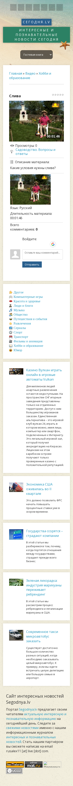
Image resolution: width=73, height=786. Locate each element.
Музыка (19, 310)
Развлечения (22, 323)
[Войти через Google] (53, 244)
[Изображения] (30, 189)
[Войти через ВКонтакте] (32, 244)
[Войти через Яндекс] (46, 244)
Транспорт (21, 337)
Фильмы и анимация (28, 341)
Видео (30, 73)
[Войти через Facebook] (39, 244)
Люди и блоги (23, 305)
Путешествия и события (30, 319)
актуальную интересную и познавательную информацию (36, 716)
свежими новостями (22, 728)
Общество (21, 314)
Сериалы (20, 328)
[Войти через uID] (25, 244)
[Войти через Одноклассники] (60, 244)
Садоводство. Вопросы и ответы (35, 151)
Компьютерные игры (28, 296)
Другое (19, 292)
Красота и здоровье (27, 301)
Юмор (18, 350)
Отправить (32, 264)
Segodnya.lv (28, 709)
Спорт (18, 332)
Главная (15, 73)
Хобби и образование (30, 75)
